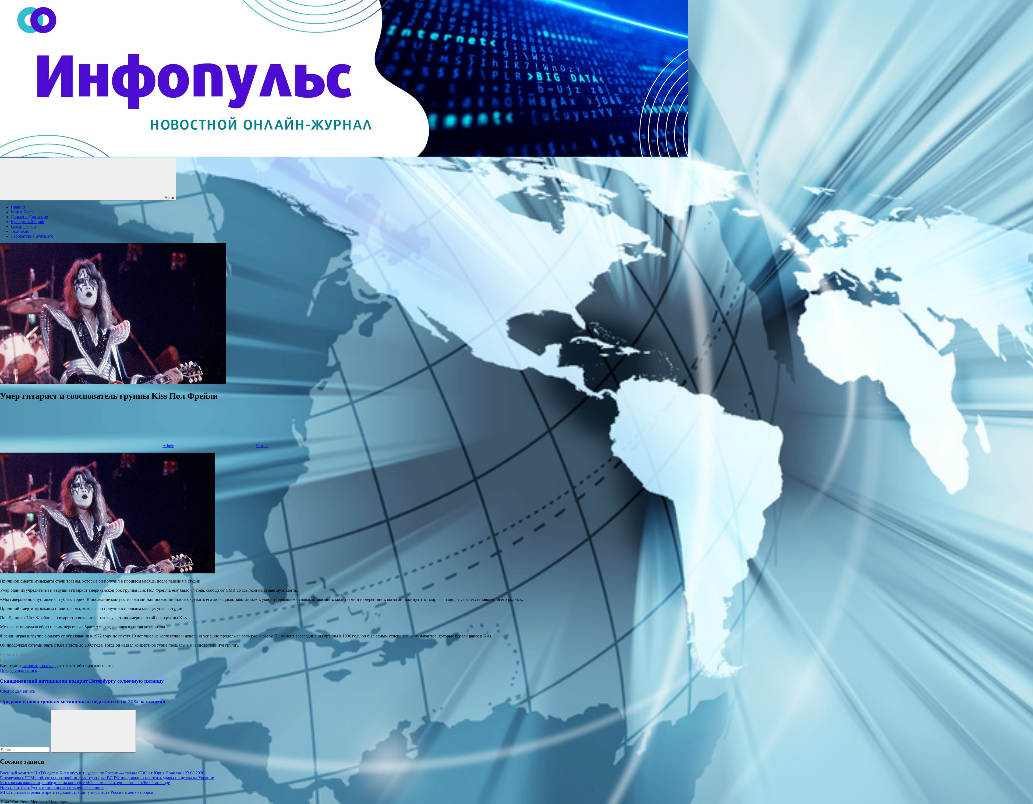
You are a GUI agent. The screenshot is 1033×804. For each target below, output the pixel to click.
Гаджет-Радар (23, 226)
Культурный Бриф (27, 221)
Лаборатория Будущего (32, 236)
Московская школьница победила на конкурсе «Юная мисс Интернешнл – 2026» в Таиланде (85, 782)
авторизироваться (38, 665)
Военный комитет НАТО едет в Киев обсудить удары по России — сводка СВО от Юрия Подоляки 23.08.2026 (102, 773)
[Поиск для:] (25, 749)
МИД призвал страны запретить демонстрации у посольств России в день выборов (76, 792)
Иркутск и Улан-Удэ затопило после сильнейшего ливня (52, 787)
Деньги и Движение (29, 216)
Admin (168, 445)
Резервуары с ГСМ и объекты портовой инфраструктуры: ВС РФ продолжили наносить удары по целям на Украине (107, 777)
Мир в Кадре (22, 212)
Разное (262, 445)
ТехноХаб (20, 231)
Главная (18, 207)
